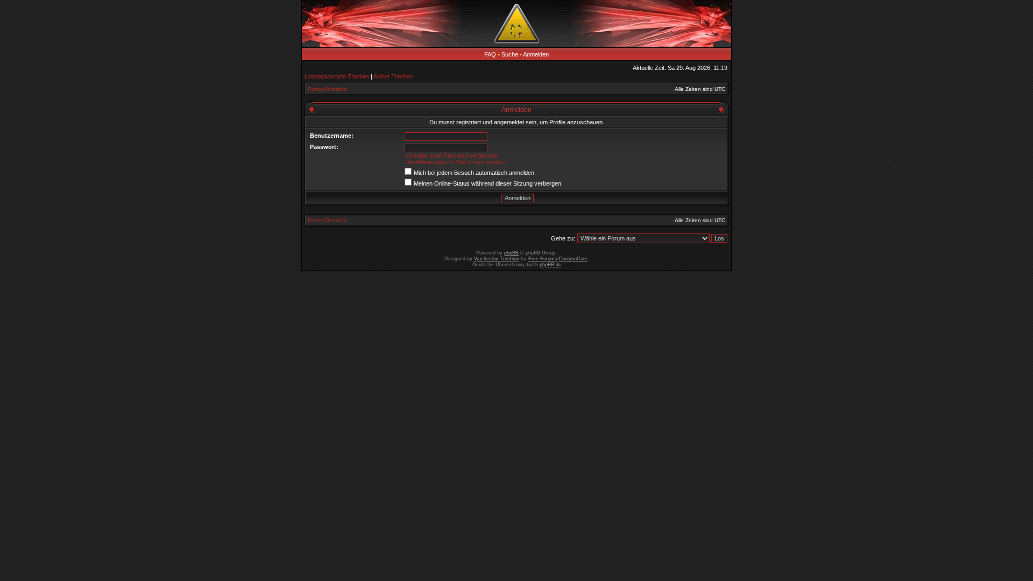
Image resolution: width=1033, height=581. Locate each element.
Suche (509, 54)
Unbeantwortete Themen (337, 76)
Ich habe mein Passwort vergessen (451, 155)
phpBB (511, 253)
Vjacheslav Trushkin (496, 258)
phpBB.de (550, 264)
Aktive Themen (393, 76)
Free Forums (542, 258)
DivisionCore (573, 258)
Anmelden (536, 54)
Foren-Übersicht (327, 89)
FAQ (490, 54)
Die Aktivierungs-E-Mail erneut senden (455, 162)
